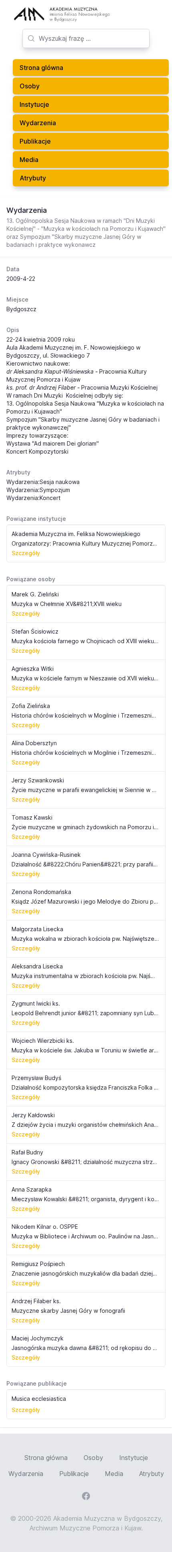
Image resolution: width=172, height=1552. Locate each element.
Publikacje (35, 141)
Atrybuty (33, 178)
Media (29, 160)
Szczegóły (26, 553)
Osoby (30, 86)
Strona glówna (41, 68)
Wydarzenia (38, 123)
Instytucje (34, 104)
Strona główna (46, 1458)
